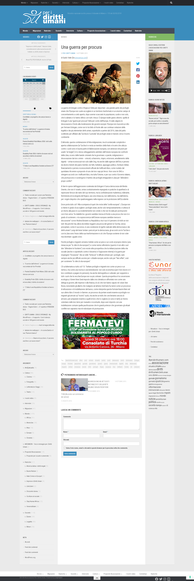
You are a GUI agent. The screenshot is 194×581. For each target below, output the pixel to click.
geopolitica (78, 363)
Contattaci (120, 3)
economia (160, 375)
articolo (91, 360)
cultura (163, 366)
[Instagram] (45, 37)
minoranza (77, 367)
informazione (155, 387)
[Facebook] (38, 37)
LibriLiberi (30, 486)
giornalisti (152, 381)
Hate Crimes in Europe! (34, 476)
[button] (159, 72)
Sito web (66, 440)
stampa (159, 405)
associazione (160, 363)
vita (156, 408)
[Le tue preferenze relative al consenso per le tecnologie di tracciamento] (190, 577)
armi (86, 360)
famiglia (169, 375)
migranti (64, 367)
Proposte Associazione (90, 3)
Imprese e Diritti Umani (34, 481)
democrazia (115, 360)
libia (126, 363)
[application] (160, 72)
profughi (95, 367)
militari (70, 367)
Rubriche (44, 3)
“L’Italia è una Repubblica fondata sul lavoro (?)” (38, 166)
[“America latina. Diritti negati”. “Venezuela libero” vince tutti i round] (160, 192)
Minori (29, 527)
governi (100, 363)
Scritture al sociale (29, 114)
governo (167, 381)
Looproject (58, 578)
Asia (28, 428)
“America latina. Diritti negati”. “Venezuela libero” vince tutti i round (158, 207)
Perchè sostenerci (157, 342)
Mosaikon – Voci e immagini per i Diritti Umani (159, 330)
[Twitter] (42, 37)
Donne (29, 517)
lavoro (168, 390)
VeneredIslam (31, 506)
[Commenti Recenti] (42, 108)
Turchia (126, 367)
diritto (150, 375)
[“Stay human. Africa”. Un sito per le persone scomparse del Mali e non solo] (160, 230)
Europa (64, 363)
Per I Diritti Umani (69, 53)
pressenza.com (81, 58)
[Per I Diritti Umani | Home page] (44, 17)
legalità (121, 363)
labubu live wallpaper (32, 221)
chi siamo (154, 337)
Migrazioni (34, 3)
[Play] (151, 90)
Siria (114, 367)
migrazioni (152, 396)
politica (152, 402)
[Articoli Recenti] (27, 108)
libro (162, 393)
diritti (122, 360)
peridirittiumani (161, 399)
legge (154, 393)
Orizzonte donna (32, 491)
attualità (97, 360)
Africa (29, 418)
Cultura (75, 3)
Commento (67, 417)
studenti (164, 405)
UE (131, 367)
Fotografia (30, 382)
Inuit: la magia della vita (46, 216)
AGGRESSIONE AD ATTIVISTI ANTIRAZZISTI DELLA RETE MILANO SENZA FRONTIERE (98, 384)
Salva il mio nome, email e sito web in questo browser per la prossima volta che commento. (97, 448)
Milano (157, 396)
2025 (42, 99)
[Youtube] (49, 37)
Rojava (102, 367)
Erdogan (136, 360)
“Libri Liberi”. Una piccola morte (159, 169)
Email (105, 432)
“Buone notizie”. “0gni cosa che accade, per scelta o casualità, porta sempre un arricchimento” (159, 120)
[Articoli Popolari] (35, 108)
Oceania (29, 438)
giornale (85, 363)
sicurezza (108, 367)
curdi (108, 360)
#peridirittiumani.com (71, 360)
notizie (152, 398)
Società (55, 3)
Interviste (66, 3)
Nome (65, 432)
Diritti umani (163, 372)
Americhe (30, 423)
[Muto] (166, 90)
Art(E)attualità (29, 368)
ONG (89, 367)
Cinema (29, 377)
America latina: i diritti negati (36, 466)
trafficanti (119, 367)
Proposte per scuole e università (37, 456)
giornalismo (92, 363)
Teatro (29, 392)
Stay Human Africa (33, 501)
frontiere (70, 363)
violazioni (136, 367)
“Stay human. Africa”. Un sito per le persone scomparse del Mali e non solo (160, 245)
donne (155, 375)
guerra (106, 363)
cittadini (158, 366)
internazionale (113, 363)
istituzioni (162, 390)
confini (103, 360)
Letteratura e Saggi (33, 387)
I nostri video (108, 3)
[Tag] (50, 108)
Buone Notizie (31, 471)
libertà (159, 393)
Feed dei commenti (31, 552)
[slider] (158, 90)
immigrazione (158, 384)
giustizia (159, 381)
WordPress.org (30, 557)
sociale (162, 402)
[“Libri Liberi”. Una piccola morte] (160, 150)
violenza (151, 408)
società (152, 405)
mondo (84, 367)
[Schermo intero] (169, 90)
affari (81, 360)
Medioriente (133, 363)
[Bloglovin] (53, 37)
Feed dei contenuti (31, 547)
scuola (158, 402)
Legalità (29, 522)
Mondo (23, 3)
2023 (26, 99)
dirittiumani (129, 360)
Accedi (27, 542)
